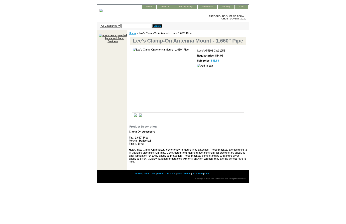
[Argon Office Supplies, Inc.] (147, 13)
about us (165, 6)
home (149, 6)
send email (207, 6)
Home (132, 33)
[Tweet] (135, 115)
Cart (241, 6)
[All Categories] (125, 25)
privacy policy (186, 6)
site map (226, 6)
